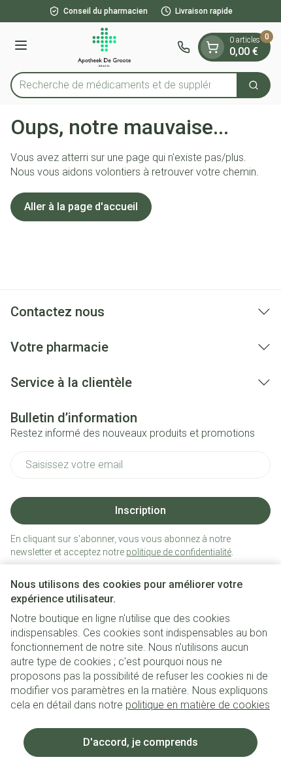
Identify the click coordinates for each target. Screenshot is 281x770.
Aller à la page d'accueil (81, 206)
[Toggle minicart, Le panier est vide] (212, 47)
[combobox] (124, 85)
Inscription (140, 510)
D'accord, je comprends (140, 742)
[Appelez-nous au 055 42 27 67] (183, 47)
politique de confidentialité (178, 552)
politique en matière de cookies (197, 705)
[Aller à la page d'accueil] (104, 47)
